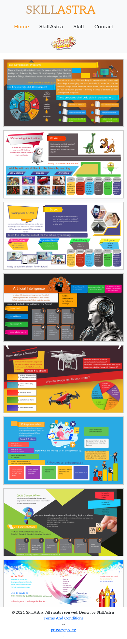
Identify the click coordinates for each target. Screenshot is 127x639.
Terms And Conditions (63, 618)
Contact (103, 27)
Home (21, 27)
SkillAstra (51, 27)
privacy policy (63, 630)
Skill (79, 27)
